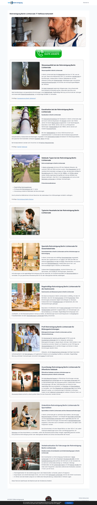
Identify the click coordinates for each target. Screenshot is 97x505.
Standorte (86, 2)
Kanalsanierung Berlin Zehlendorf (26, 98)
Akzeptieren (69, 503)
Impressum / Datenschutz (81, 500)
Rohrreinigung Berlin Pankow (25, 199)
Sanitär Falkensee (22, 147)
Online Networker (84, 498)
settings (58, 503)
